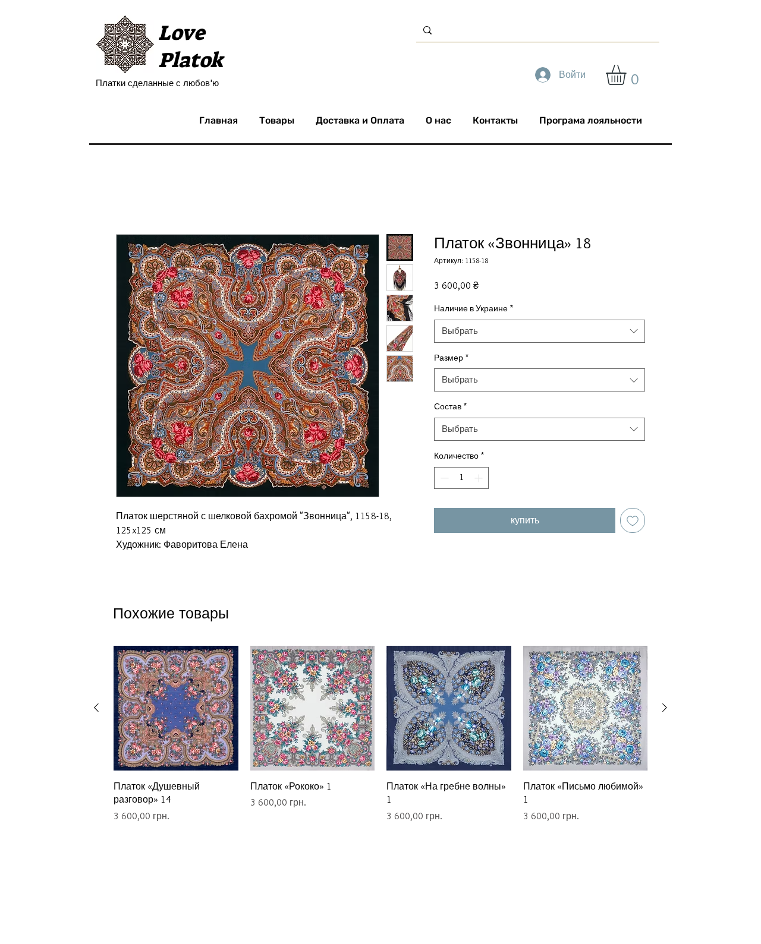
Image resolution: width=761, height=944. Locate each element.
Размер (451, 357)
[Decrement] (443, 478)
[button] (628, 75)
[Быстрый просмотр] (176, 708)
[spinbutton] (461, 478)
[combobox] (539, 331)
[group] (380, 734)
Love (181, 32)
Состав (450, 406)
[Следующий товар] (665, 707)
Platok (190, 60)
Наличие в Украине (473, 308)
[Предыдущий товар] (96, 707)
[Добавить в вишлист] (632, 520)
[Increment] (479, 478)
